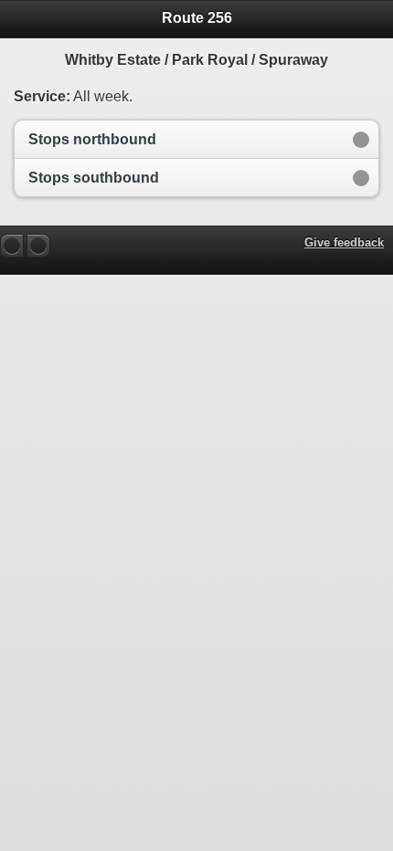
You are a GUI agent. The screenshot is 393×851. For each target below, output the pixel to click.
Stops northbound (92, 139)
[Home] (38, 245)
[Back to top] (12, 245)
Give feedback (344, 242)
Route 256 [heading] (197, 18)
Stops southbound (93, 177)
